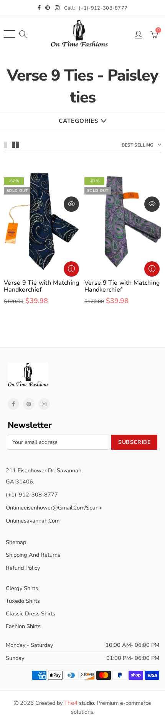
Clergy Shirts (22, 588)
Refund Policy (23, 568)
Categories (78, 121)
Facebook (13, 404)
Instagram (44, 404)
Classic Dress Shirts (30, 613)
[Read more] (71, 269)
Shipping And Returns (33, 555)
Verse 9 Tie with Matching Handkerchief (41, 286)
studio (79, 703)
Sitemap (16, 542)
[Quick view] (71, 204)
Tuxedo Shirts (23, 601)
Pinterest (29, 404)
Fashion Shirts (23, 626)
